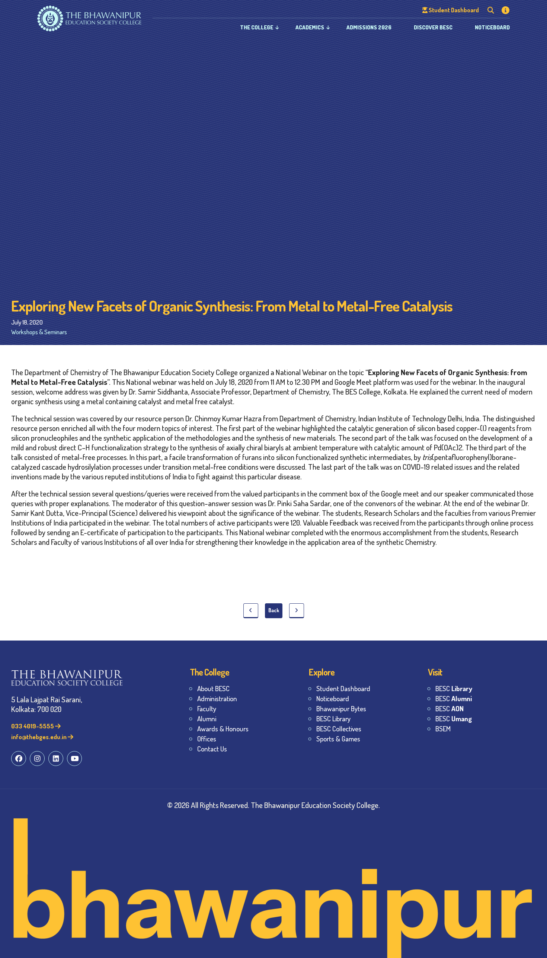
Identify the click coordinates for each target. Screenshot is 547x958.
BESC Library (333, 718)
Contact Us (212, 748)
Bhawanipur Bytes (341, 708)
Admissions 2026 (368, 27)
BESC (453, 688)
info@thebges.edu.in (39, 737)
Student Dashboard (343, 688)
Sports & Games (338, 738)
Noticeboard (492, 27)
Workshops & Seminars (39, 332)
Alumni (206, 718)
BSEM (443, 728)
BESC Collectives (338, 728)
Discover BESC (433, 27)
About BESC (213, 688)
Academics (309, 27)
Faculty (206, 708)
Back (273, 610)
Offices (206, 738)
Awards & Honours (223, 728)
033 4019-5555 (33, 726)
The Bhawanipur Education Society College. (315, 805)
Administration (217, 698)
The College (256, 27)
